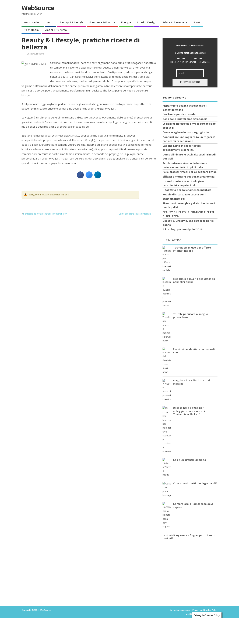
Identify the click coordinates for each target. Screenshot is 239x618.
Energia (126, 22)
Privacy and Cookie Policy (204, 610)
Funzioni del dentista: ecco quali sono (194, 350)
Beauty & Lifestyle (71, 22)
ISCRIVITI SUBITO (190, 82)
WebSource (38, 8)
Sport (196, 22)
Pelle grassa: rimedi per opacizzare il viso (190, 172)
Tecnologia (31, 30)
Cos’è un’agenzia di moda (179, 114)
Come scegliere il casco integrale (135, 213)
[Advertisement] (189, 569)
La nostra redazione (180, 610)
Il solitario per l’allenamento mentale (187, 190)
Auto (50, 22)
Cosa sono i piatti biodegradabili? (185, 119)
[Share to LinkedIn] (97, 177)
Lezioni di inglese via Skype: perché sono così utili (189, 536)
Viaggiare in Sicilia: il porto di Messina (191, 382)
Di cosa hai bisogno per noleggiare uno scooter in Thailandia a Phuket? (189, 411)
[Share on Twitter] (89, 177)
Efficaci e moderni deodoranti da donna (189, 176)
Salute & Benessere (174, 22)
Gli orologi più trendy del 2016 (182, 229)
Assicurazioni (32, 22)
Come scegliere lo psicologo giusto (186, 132)
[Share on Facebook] (80, 177)
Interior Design (146, 22)
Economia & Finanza (102, 22)
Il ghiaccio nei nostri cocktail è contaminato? (45, 213)
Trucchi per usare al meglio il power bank (191, 315)
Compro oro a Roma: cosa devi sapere (193, 505)
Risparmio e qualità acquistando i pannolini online (194, 280)
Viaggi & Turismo (56, 30)
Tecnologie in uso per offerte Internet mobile (192, 249)
